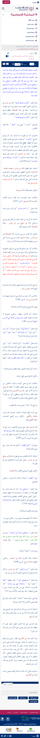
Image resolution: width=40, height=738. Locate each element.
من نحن (9, 712)
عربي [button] (35, 2)
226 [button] (18, 64)
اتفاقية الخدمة (23, 712)
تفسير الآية (33, 698)
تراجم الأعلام (30, 40)
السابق (10, 684)
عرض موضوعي (30, 36)
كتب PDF (31, 20)
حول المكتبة (30, 28)
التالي (5, 684)
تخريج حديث (33, 701)
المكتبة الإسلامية (23, 14)
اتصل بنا (16, 712)
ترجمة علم (23, 698)
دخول (6, 2)
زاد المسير (29, 46)
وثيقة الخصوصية (34, 712)
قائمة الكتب (30, 32)
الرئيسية (34, 46)
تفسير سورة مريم (21, 46)
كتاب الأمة (30, 24)
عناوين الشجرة (12, 698)
